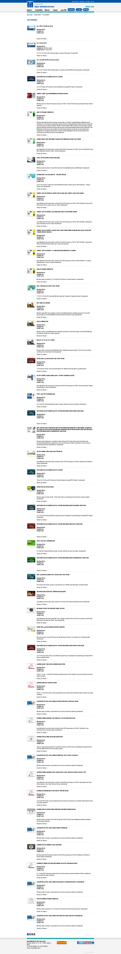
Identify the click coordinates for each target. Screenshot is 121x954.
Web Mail (87, 1)
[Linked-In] (90, 942)
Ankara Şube (30, 15)
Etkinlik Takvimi (37, 15)
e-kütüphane (71, 9)
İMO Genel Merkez (75, 1)
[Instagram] (84, 942)
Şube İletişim (82, 1)
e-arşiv (79, 9)
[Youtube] (87, 942)
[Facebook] (78, 942)
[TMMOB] (61, 942)
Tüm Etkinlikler (46, 15)
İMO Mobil (86, 9)
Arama (92, 1)
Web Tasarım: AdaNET (90, 952)
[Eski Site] (93, 942)
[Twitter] (81, 942)
